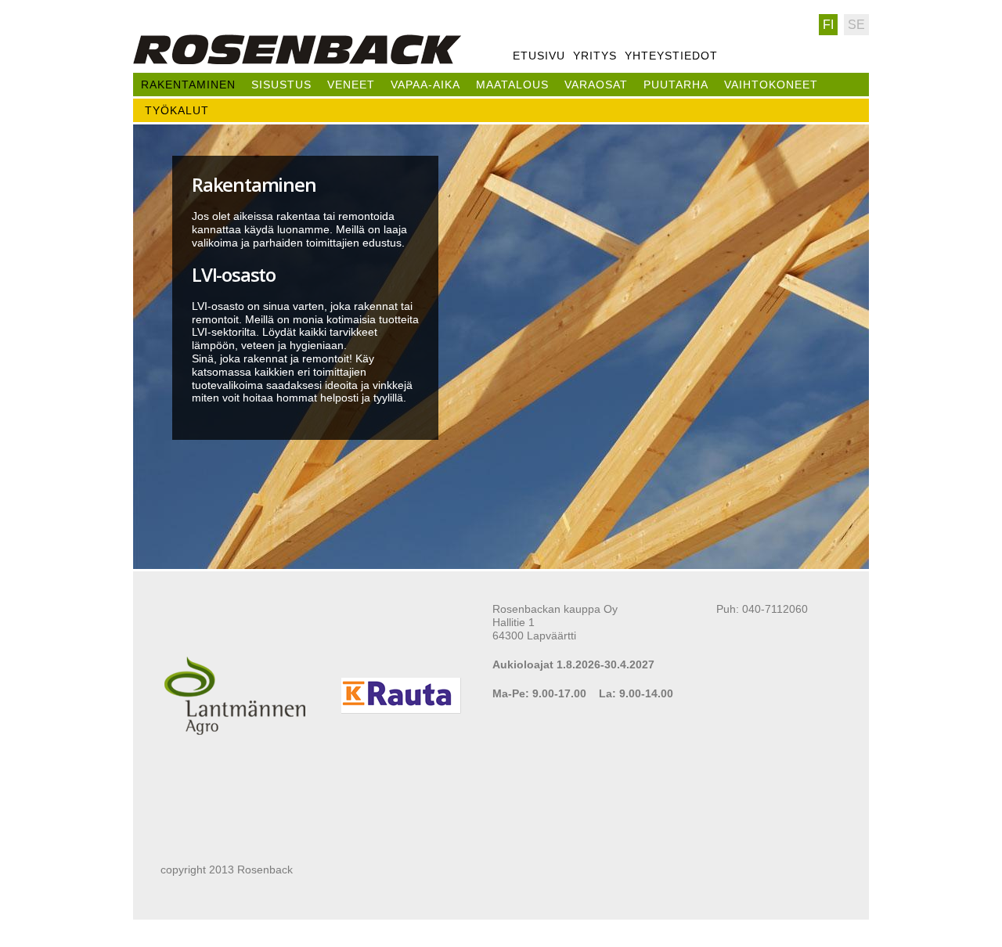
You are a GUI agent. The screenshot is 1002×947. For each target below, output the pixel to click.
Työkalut (177, 110)
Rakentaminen (188, 84)
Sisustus (281, 84)
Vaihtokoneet (771, 84)
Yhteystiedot (671, 55)
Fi (828, 24)
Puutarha (675, 84)
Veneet (351, 84)
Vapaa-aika (425, 84)
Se (856, 24)
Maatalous (512, 84)
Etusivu (539, 55)
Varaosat (596, 84)
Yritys (595, 55)
